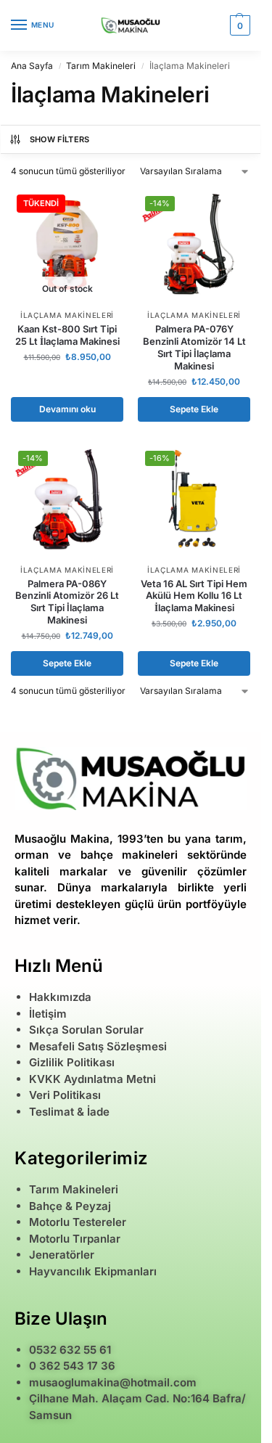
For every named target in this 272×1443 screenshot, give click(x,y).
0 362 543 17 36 (72, 1366)
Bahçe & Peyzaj (70, 1206)
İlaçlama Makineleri (67, 315)
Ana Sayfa (32, 65)
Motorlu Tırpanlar (74, 1239)
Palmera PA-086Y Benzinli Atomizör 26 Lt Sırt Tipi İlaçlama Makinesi (67, 602)
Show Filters (60, 139)
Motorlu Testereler (77, 1222)
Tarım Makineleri (101, 65)
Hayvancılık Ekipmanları (93, 1271)
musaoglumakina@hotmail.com (113, 1382)
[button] (238, 25)
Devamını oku (67, 409)
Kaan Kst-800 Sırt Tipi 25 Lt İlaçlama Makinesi (67, 335)
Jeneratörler (61, 1255)
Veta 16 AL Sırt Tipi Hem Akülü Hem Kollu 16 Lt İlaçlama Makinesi (194, 596)
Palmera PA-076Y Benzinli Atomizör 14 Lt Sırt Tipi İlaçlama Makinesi (194, 347)
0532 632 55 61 (70, 1350)
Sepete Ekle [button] (194, 409)
